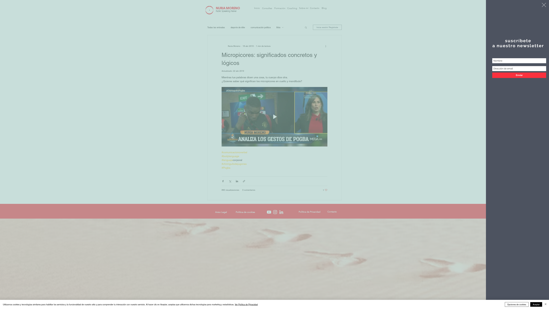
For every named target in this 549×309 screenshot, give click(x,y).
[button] (544, 5)
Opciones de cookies (516, 304)
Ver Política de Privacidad (246, 304)
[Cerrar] (545, 304)
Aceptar (536, 304)
